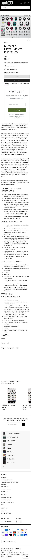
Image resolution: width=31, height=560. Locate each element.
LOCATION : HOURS (6, 513)
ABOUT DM (4, 511)
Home (5, 42)
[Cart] (25, 3)
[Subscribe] (23, 424)
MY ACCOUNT (4, 486)
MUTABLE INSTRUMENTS (11, 382)
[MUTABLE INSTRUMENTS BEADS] (11, 398)
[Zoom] (28, 39)
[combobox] (15, 7)
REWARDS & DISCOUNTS (7, 502)
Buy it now (17, 80)
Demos (3, 338)
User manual (5, 343)
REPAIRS (3, 484)
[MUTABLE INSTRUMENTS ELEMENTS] (11, 363)
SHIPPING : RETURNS (6, 480)
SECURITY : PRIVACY (6, 498)
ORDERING (4, 477)
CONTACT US (4, 491)
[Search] (28, 7)
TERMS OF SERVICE (6, 489)
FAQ (2, 504)
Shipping (6, 72)
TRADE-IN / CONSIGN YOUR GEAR (9, 482)
